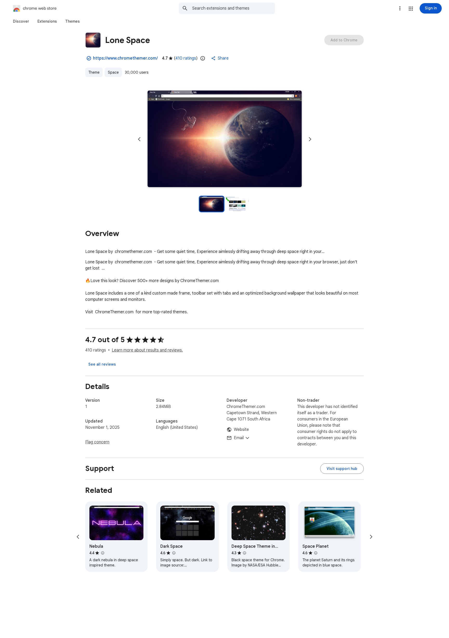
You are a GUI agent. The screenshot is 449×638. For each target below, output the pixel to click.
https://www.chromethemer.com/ (125, 58)
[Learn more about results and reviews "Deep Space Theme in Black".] (244, 553)
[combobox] (233, 8)
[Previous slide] (139, 139)
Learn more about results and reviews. (147, 350)
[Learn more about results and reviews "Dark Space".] (173, 553)
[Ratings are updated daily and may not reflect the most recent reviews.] (202, 58)
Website (241, 429)
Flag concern (97, 442)
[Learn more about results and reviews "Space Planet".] (315, 553)
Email (239, 438)
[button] (411, 8)
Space (113, 72)
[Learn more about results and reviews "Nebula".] (102, 553)
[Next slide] (310, 139)
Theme (94, 72)
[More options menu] (400, 8)
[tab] (21, 21)
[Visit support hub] (342, 468)
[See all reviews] (102, 364)
